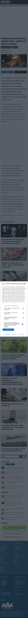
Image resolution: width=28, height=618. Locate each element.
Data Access (14, 334)
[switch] (23, 308)
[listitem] (14, 305)
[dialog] (14, 309)
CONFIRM (8, 329)
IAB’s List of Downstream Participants (15, 301)
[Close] (25, 284)
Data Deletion (6, 334)
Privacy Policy (21, 334)
